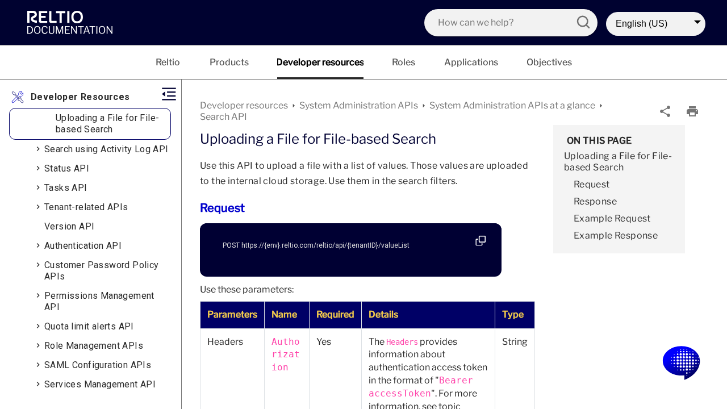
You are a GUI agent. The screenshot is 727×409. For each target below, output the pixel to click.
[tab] (168, 62)
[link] (72, 22)
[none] (665, 111)
